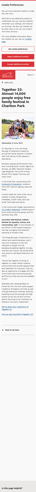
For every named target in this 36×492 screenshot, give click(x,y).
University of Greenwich (11, 184)
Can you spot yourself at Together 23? (17, 314)
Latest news (8, 82)
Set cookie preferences (18, 49)
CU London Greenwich (11, 210)
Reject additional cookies (18, 57)
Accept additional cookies (18, 64)
